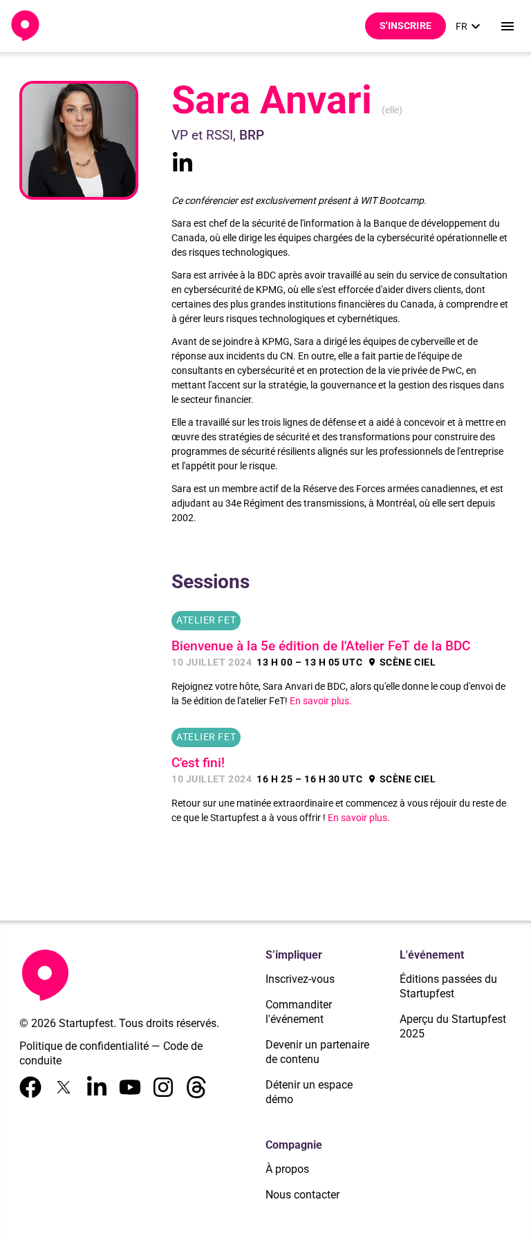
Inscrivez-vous (300, 979)
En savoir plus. (321, 700)
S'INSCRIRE (405, 25)
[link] (470, 26)
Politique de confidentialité (84, 1046)
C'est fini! (198, 763)
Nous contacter (302, 1194)
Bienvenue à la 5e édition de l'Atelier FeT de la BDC (320, 646)
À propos (287, 1169)
